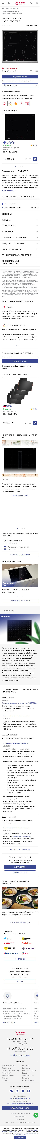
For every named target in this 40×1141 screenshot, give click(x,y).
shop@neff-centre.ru (20, 1098)
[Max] (29, 1091)
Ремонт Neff (6, 1073)
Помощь (5, 1078)
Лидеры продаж (28, 1075)
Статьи (4, 1080)
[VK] (11, 1091)
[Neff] (20, 3)
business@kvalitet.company (20, 1103)
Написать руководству (20, 1108)
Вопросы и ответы (29, 1070)
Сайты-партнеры (28, 1080)
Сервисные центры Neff (10, 1070)
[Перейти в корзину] (37, 3)
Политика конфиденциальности (20, 1113)
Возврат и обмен (8, 1075)
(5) (36, 409)
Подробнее (20, 959)
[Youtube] (23, 1091)
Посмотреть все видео (20, 922)
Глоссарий (26, 1068)
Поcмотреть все (20, 872)
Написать (20, 982)
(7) (36, 145)
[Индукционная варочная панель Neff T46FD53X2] (20, 127)
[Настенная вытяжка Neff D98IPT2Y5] (20, 391)
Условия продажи (20, 1116)
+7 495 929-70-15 (20, 1039)
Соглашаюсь (20, 1138)
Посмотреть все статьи (20, 601)
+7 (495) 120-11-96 (20, 974)
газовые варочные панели (22, 836)
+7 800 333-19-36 (20, 1048)
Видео (24, 1073)
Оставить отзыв (20, 361)
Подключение (6, 1068)
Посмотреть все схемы (20, 555)
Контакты (25, 1078)
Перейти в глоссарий (20, 495)
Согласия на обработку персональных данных (25, 1133)
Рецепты (25, 1065)
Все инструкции (12, 85)
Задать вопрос (20, 867)
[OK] (17, 1091)
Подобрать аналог (20, 77)
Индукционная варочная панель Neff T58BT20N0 (19, 703)
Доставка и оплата (8, 1065)
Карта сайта (20, 1119)
